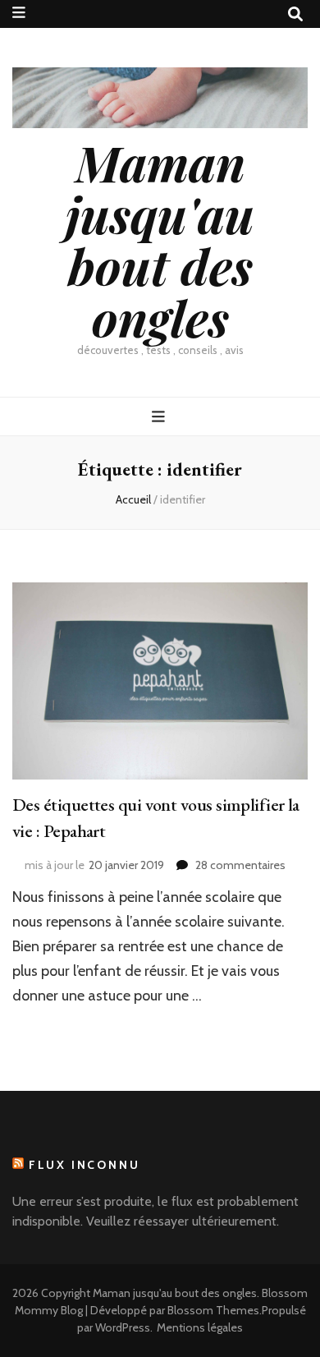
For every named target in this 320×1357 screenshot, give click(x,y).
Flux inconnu (84, 1164)
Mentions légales (200, 1327)
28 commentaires (240, 865)
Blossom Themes (213, 1310)
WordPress (122, 1327)
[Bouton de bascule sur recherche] (295, 14)
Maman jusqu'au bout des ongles (160, 239)
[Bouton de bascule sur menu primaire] (160, 417)
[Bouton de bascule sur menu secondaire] (18, 13)
